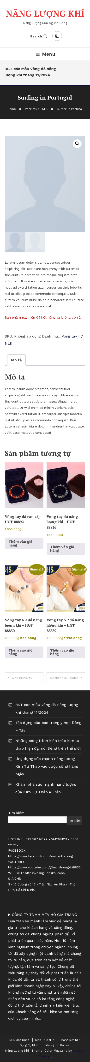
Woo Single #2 (22, 678)
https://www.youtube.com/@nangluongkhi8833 (44, 867)
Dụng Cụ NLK (29, 1045)
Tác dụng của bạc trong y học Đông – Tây (48, 726)
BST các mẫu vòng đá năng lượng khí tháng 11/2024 (29, 71)
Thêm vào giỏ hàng (20, 543)
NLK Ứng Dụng (19, 1040)
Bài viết (65, 1045)
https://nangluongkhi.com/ (45, 873)
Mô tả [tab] (16, 360)
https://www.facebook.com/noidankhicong (40, 856)
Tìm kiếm (16, 813)
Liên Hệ (49, 1045)
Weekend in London (63, 678)
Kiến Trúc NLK (44, 1040)
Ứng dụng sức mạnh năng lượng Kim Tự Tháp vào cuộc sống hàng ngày (46, 766)
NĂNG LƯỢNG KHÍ (45, 13)
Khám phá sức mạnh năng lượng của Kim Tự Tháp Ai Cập (45, 788)
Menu (48, 54)
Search (36, 36)
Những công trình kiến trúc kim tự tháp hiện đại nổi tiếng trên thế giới (48, 744)
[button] (77, 143)
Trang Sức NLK (70, 1040)
